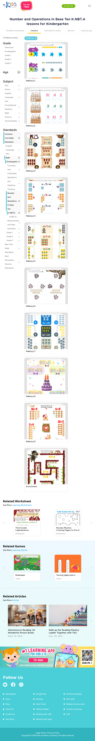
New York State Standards (9, 248)
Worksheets (11, 694)
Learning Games (19, 550)
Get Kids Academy (74, 694)
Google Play (41, 694)
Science (8, 117)
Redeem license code (75, 704)
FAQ (68, 714)
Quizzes (71, 30)
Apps (8, 699)
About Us (10, 709)
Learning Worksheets (22, 505)
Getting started (42, 709)
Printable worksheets (15, 30)
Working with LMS (43, 714)
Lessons (34, 30)
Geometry (11, 228)
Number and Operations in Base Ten (12, 201)
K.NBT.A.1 (13, 216)
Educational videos (53, 30)
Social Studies (11, 121)
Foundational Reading (10, 107)
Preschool (9, 47)
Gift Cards (70, 699)
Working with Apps (44, 719)
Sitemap (39, 699)
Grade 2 (8, 59)
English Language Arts (9, 97)
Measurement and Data (13, 222)
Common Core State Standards (9, 138)
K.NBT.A (11, 213)
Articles (15, 600)
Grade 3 (8, 63)
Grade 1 (8, 55)
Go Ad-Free (68, 6)
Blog (8, 704)
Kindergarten (10, 51)
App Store (10, 719)
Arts (6, 85)
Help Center (41, 704)
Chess (7, 89)
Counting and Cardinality (12, 169)
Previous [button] (4, 523)
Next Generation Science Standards (9, 262)
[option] (27, 523)
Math (7, 113)
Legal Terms (41, 733)
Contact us (10, 714)
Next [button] (91, 523)
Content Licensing (74, 709)
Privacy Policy (53, 733)
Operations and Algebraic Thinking (12, 183)
